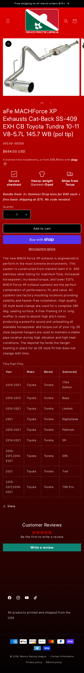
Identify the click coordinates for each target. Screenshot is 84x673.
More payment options (42, 248)
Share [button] (11, 506)
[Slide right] (50, 103)
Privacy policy (34, 662)
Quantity (8, 206)
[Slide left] (33, 103)
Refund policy (54, 662)
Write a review (42, 547)
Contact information (62, 656)
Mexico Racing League (33, 656)
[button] (8, 21)
